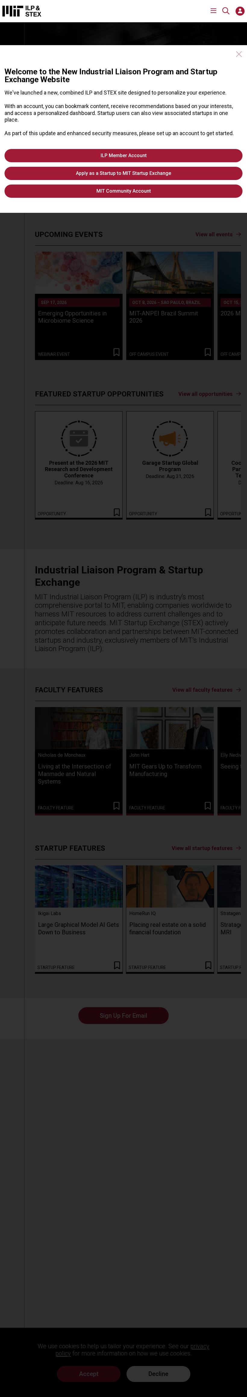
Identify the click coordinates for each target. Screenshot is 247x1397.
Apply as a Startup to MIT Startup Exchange (123, 173)
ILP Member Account (124, 155)
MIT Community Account (123, 191)
